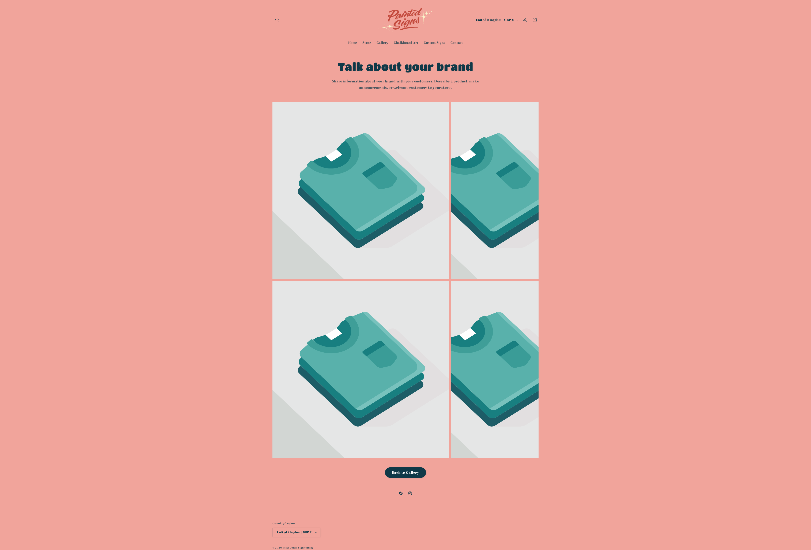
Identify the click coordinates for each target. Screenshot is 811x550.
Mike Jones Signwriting (298, 547)
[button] (277, 20)
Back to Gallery (405, 472)
